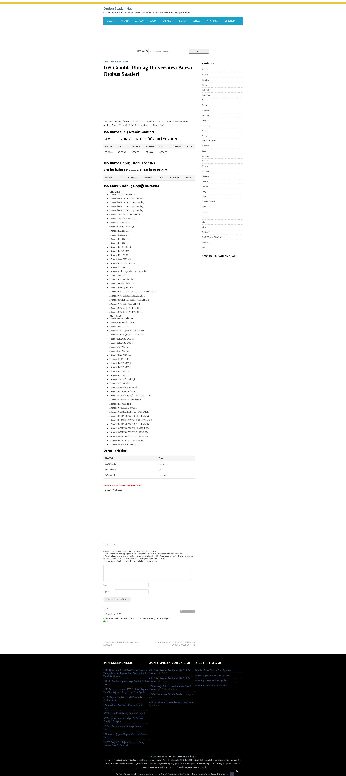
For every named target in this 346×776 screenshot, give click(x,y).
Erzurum (230, 21)
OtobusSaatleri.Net (117, 8)
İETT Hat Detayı (163, 28)
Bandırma (206, 95)
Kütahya (125, 36)
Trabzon (167, 44)
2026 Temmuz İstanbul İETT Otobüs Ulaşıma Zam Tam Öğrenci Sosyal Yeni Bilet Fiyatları (125, 691)
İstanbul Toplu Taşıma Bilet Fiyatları (213, 670)
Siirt (125, 44)
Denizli (196, 21)
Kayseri (209, 28)
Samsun (111, 44)
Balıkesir (168, 21)
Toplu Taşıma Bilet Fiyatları (213, 237)
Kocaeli (224, 28)
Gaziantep (130, 28)
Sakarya (221, 36)
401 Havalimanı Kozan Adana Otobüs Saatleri (172, 702)
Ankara (125, 21)
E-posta (106, 591)
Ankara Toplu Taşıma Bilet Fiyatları (212, 675)
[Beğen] (104, 621)
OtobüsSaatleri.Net (157, 756)
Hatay (145, 28)
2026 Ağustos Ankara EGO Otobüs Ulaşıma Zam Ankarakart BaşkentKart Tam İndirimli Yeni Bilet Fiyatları (125, 673)
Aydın (153, 21)
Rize (208, 36)
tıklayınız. (225, 774)
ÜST (237, 771)
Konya (110, 36)
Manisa (155, 36)
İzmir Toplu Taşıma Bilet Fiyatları (211, 680)
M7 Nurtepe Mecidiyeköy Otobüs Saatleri (124, 713)
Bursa (182, 21)
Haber (204, 131)
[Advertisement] (149, 97)
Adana (110, 21)
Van (180, 44)
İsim (105, 585)
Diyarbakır (212, 21)
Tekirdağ (151, 44)
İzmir (196, 28)
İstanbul (182, 28)
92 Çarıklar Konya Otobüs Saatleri (166, 694)
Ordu (196, 36)
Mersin (170, 36)
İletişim (193, 756)
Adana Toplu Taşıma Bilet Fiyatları (212, 685)
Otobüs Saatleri (119, 62)
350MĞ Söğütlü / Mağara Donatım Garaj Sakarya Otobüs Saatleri (123, 744)
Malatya (140, 36)
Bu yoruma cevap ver (187, 611)
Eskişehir (112, 28)
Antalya (139, 21)
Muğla (183, 36)
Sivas (137, 44)
